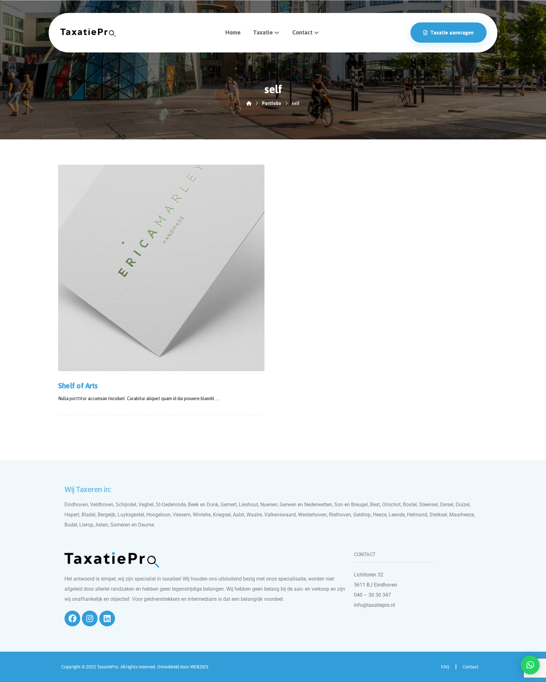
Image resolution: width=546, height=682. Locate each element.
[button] (530, 664)
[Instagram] (90, 618)
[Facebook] (72, 618)
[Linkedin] (107, 618)
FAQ (445, 666)
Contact (470, 666)
